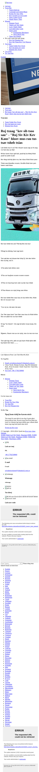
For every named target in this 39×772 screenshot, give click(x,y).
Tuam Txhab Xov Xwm (17, 46)
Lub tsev (8, 6)
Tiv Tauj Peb (9, 53)
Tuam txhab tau (14, 10)
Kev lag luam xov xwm (17, 48)
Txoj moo (8, 44)
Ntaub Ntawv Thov (15, 19)
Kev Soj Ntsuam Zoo (16, 40)
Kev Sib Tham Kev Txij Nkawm (20, 42)
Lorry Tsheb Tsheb (15, 27)
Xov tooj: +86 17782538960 (14, 370)
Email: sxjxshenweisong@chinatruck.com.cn (20, 363)
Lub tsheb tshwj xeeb (16, 29)
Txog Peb (8, 8)
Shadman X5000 (21, 437)
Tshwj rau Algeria (15, 36)
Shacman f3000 (26, 435)
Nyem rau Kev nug (11, 428)
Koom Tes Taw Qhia (16, 14)
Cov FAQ (8, 51)
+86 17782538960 (11, 455)
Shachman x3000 (15, 439)
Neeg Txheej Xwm (15, 17)
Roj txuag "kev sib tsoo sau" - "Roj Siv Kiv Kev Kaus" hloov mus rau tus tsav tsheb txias (21, 113)
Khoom (7, 21)
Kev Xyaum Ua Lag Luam (18, 15)
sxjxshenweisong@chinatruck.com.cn (17, 470)
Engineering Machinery (21, 32)
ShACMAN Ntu (18, 34)
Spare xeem (13, 31)
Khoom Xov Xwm (15, 49)
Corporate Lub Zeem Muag (18, 12)
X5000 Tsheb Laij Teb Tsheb (10, 435)
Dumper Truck (14, 23)
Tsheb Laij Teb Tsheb (16, 25)
